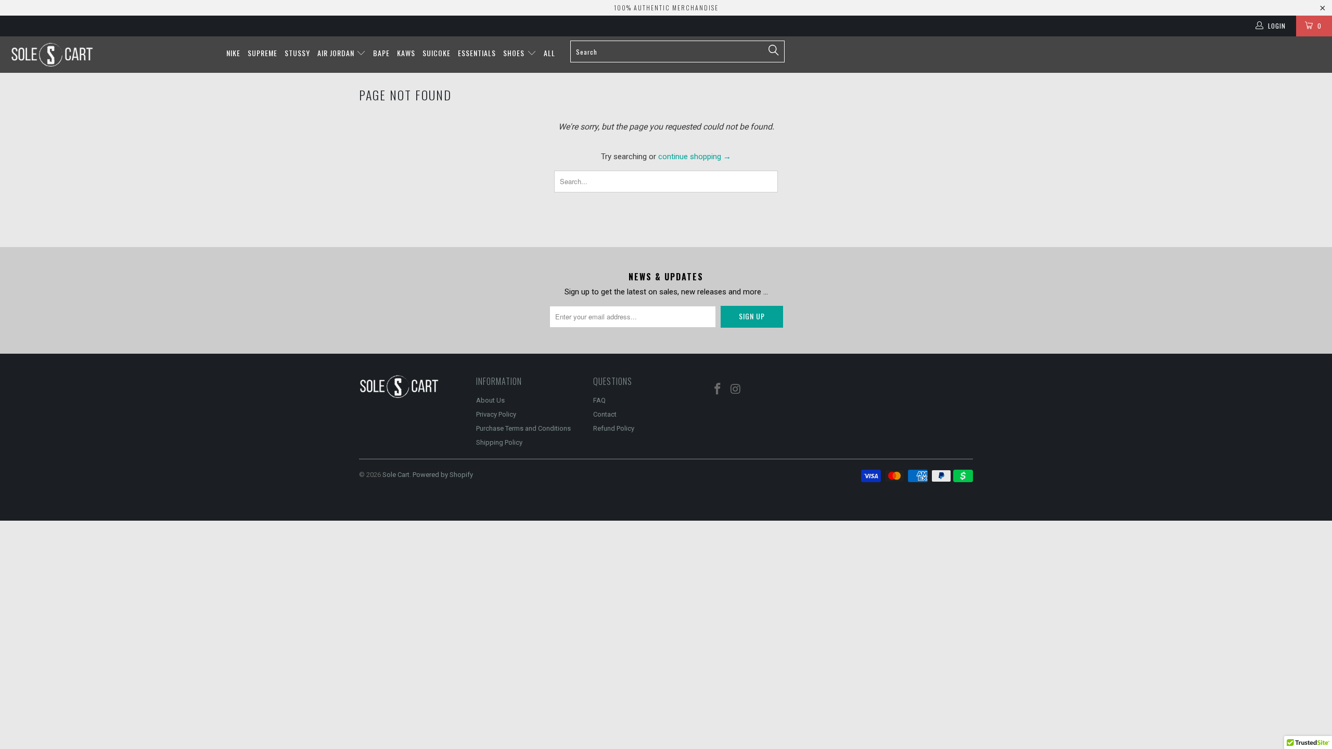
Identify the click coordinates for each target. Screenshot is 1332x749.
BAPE (381, 52)
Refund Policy (613, 428)
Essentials (477, 52)
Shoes (515, 52)
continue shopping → (694, 156)
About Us (490, 400)
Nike (233, 52)
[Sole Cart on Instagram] (736, 389)
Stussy (297, 52)
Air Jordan (336, 52)
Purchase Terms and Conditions (523, 428)
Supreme (262, 52)
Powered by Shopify (443, 475)
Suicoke (436, 52)
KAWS (406, 52)
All (549, 52)
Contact (605, 414)
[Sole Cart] (111, 54)
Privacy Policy (496, 414)
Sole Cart (395, 475)
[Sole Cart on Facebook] (718, 389)
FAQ (599, 400)
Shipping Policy (499, 442)
